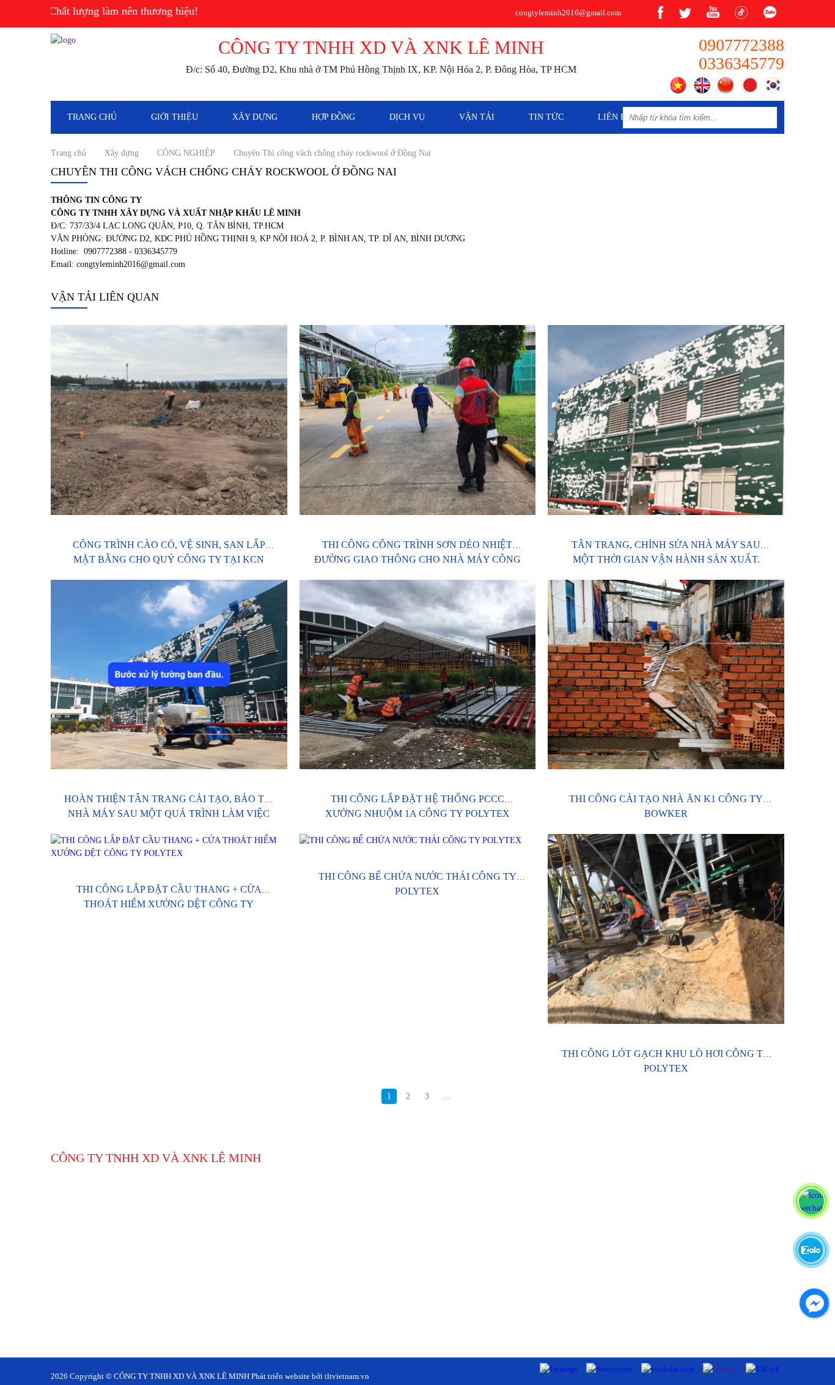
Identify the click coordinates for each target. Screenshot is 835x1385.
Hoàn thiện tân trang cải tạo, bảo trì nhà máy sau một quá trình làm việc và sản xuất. (169, 813)
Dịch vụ (407, 117)
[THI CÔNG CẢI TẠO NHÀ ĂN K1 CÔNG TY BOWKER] (666, 675)
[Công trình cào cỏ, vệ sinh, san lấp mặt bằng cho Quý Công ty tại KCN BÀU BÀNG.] (169, 420)
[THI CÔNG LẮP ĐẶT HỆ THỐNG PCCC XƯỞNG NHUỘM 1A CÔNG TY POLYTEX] (418, 675)
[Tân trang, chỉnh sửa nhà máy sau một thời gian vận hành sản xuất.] (666, 420)
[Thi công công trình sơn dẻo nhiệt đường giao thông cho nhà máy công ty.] (418, 420)
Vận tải (477, 117)
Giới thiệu (174, 117)
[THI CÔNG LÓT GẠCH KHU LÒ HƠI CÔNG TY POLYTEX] (666, 929)
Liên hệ (615, 117)
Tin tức (546, 117)
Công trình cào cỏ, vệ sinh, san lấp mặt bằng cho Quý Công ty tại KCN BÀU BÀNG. (169, 559)
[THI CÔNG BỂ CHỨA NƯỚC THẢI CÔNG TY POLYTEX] (418, 840)
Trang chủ (92, 117)
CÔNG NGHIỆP (186, 153)
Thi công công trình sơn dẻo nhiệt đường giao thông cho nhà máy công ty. (417, 559)
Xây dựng (255, 117)
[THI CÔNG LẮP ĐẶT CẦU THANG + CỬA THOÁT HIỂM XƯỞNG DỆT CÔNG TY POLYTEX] (169, 847)
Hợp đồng (333, 117)
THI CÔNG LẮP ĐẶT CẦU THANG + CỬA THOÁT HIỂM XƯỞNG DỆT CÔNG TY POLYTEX (169, 904)
